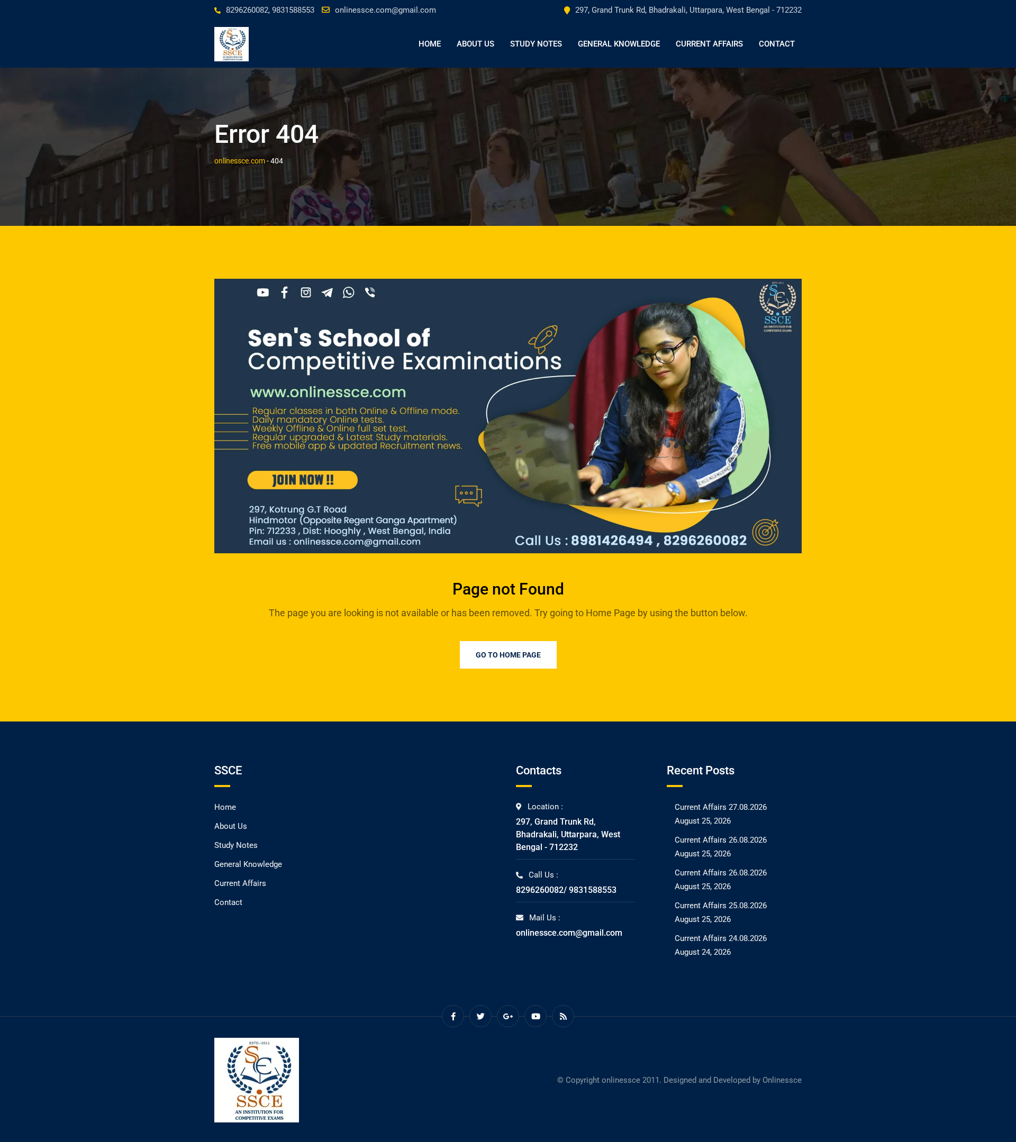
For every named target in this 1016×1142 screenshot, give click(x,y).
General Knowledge (619, 44)
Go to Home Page (508, 655)
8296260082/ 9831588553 (566, 890)
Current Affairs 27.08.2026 (721, 807)
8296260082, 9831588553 (270, 10)
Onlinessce (782, 1080)
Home (430, 44)
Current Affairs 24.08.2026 (721, 938)
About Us (475, 44)
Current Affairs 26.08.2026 (721, 840)
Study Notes (536, 44)
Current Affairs (709, 44)
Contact (777, 44)
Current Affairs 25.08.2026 (721, 905)
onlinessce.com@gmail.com (385, 10)
